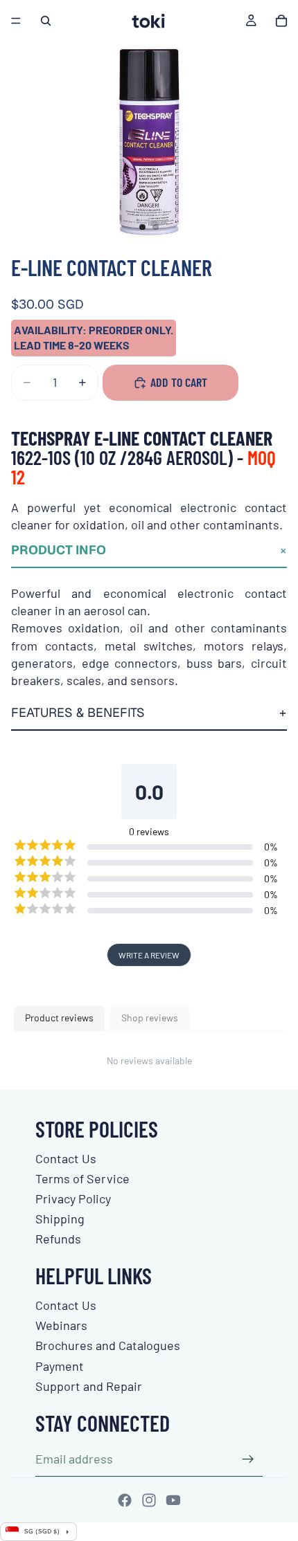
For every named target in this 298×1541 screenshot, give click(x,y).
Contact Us (65, 1158)
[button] (149, 551)
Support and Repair (88, 1386)
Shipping (60, 1218)
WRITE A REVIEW (149, 955)
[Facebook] (124, 1500)
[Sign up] (248, 1459)
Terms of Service (82, 1178)
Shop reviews (149, 1017)
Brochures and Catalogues (107, 1345)
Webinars (61, 1325)
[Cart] (281, 21)
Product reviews (59, 1017)
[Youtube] (173, 1500)
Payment (59, 1366)
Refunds (58, 1238)
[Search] (45, 21)
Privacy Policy (73, 1198)
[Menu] (16, 21)
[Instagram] (149, 1500)
